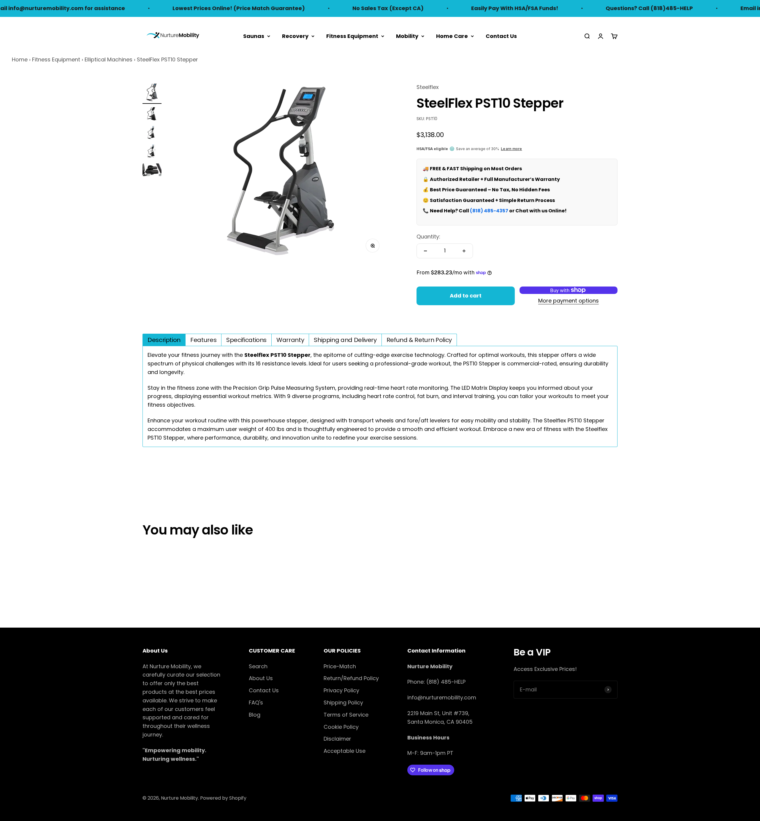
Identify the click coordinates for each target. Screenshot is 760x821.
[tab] (164, 340)
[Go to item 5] (152, 171)
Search (258, 666)
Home (20, 59)
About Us (261, 678)
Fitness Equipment (352, 35)
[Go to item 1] (152, 93)
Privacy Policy (341, 690)
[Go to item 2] (152, 114)
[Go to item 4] (152, 152)
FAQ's (256, 702)
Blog (254, 714)
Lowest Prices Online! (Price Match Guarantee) (210, 8)
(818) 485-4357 (489, 210)
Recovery (295, 35)
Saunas (253, 35)
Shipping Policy (343, 702)
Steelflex (428, 87)
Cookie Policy (341, 727)
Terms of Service (346, 714)
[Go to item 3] (152, 133)
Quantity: (428, 236)
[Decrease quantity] (425, 251)
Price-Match (340, 666)
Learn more (511, 149)
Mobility (407, 35)
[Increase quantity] (464, 251)
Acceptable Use (344, 751)
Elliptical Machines (108, 59)
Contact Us (501, 35)
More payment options (568, 300)
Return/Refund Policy (351, 678)
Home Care (452, 35)
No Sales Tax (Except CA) (359, 8)
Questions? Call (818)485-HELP (620, 8)
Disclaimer (337, 738)
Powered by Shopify (223, 798)
